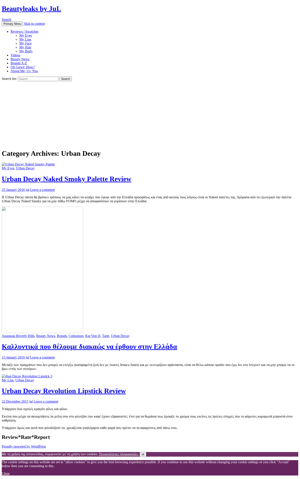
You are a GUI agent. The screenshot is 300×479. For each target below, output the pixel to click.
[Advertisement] (150, 114)
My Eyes (25, 35)
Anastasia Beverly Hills (18, 336)
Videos (15, 55)
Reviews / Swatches (24, 31)
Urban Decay (25, 168)
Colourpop (76, 336)
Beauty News (20, 59)
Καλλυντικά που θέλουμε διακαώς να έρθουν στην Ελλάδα (89, 346)
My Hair (25, 47)
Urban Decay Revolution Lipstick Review (64, 391)
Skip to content (34, 23)
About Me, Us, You (24, 71)
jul (27, 190)
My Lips (25, 39)
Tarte (105, 336)
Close (6, 473)
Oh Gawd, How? (23, 67)
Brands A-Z (19, 63)
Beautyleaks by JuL (31, 9)
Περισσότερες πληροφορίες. (119, 454)
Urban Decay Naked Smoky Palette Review (66, 179)
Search (6, 19)
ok (143, 454)
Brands (62, 336)
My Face (25, 43)
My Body (26, 51)
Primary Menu (12, 23)
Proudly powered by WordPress (24, 446)
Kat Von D (92, 336)
